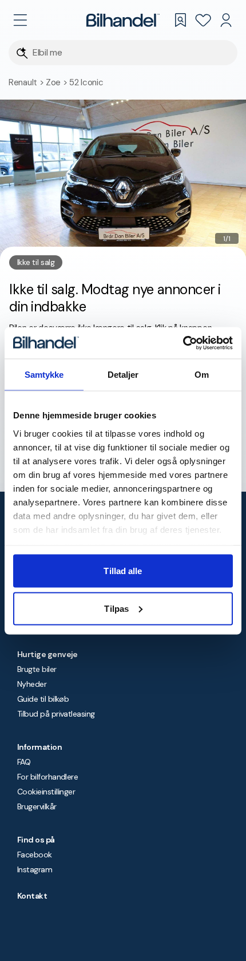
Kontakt (32, 896)
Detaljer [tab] (123, 374)
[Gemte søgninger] (180, 20)
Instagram (34, 869)
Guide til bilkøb (43, 699)
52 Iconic (86, 82)
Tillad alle (123, 571)
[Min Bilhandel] (226, 20)
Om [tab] (202, 374)
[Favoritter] (203, 20)
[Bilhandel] (123, 20)
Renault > (27, 82)
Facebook (34, 854)
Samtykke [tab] (44, 374)
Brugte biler (37, 669)
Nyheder (31, 684)
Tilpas (116, 608)
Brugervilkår (37, 806)
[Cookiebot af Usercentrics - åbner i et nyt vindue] (183, 342)
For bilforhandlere (47, 777)
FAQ (23, 762)
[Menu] (20, 20)
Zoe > (57, 82)
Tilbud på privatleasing (56, 714)
